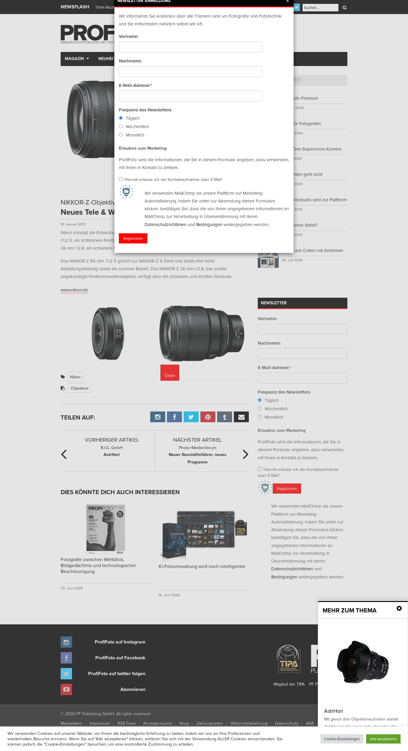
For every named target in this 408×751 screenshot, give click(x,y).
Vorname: (128, 36)
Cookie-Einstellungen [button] (342, 738)
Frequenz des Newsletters (145, 110)
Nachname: (130, 61)
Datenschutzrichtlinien (165, 224)
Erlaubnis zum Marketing (143, 148)
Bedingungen (209, 224)
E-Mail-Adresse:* (135, 85)
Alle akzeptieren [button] (383, 738)
